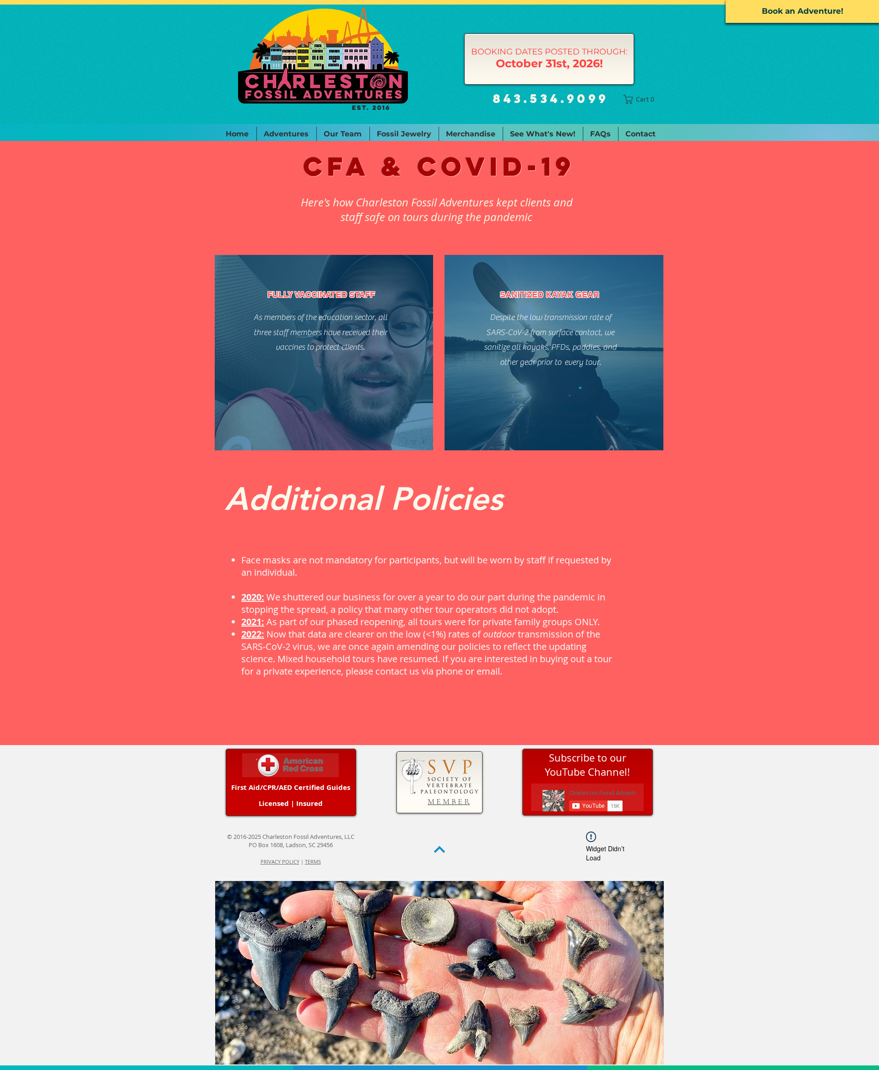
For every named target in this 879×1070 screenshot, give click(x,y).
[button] (641, 99)
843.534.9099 (550, 98)
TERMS (313, 861)
